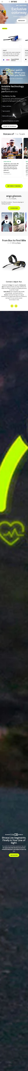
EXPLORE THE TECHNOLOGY (9, 126)
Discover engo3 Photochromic (14, 853)
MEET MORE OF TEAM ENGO (14, 186)
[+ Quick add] (20, 46)
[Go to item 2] (7, 68)
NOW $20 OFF (21, 20)
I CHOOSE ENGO (14, 208)
